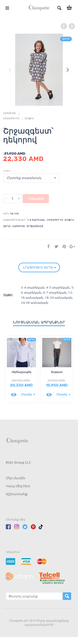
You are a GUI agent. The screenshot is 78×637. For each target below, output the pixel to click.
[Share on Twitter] (55, 246)
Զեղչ (7, 226)
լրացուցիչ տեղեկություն (38, 267)
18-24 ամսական (58, 297)
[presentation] (10, 70)
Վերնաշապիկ (21, 372)
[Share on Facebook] (47, 246)
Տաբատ (57, 372)
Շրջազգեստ (35, 226)
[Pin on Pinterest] (63, 246)
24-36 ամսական (34, 302)
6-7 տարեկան (55, 292)
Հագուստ (9, 113)
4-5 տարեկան (58, 287)
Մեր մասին (15, 478)
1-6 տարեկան (36, 219)
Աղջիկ (29, 118)
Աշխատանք (16, 494)
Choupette (11, 118)
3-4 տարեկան (33, 287)
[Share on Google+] (71, 246)
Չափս (7, 170)
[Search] (67, 596)
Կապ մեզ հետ (18, 486)
